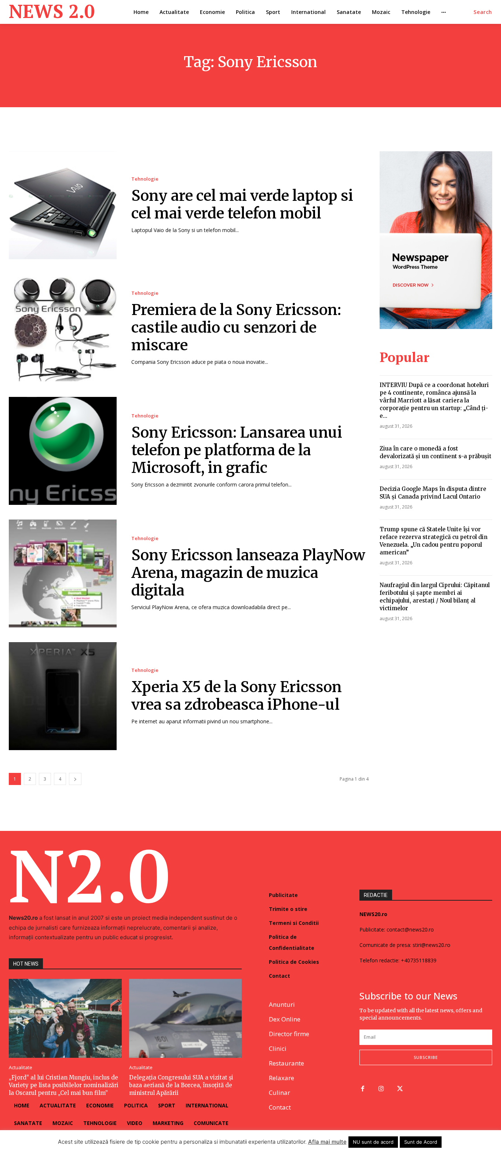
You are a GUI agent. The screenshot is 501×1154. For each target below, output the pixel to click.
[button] (482, 12)
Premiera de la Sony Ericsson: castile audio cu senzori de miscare (236, 327)
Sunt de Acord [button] (420, 1142)
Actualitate (20, 1067)
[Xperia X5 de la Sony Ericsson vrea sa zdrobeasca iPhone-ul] (63, 696)
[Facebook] (362, 1089)
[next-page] (75, 779)
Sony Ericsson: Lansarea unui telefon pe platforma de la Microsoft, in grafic (236, 450)
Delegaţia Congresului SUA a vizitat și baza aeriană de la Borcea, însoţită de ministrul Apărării (181, 1085)
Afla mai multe (327, 1141)
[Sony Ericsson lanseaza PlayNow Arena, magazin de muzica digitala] (63, 573)
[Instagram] (381, 1089)
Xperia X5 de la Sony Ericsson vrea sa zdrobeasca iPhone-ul (236, 696)
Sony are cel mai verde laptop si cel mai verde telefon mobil (242, 205)
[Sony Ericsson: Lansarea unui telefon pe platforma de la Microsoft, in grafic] (63, 451)
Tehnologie (144, 179)
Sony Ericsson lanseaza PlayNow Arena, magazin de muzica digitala (248, 573)
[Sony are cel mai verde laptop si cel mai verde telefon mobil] (63, 205)
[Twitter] (399, 1089)
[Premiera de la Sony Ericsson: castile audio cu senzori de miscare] (63, 328)
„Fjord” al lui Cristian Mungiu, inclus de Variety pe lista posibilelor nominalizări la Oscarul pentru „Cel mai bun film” (63, 1085)
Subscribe (426, 1057)
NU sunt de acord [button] (373, 1142)
